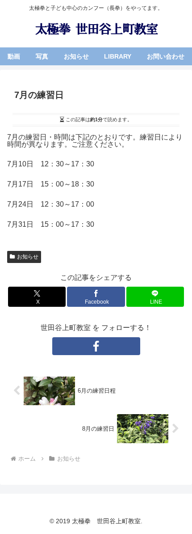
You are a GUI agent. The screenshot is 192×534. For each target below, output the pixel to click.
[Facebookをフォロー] (96, 346)
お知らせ (27, 257)
